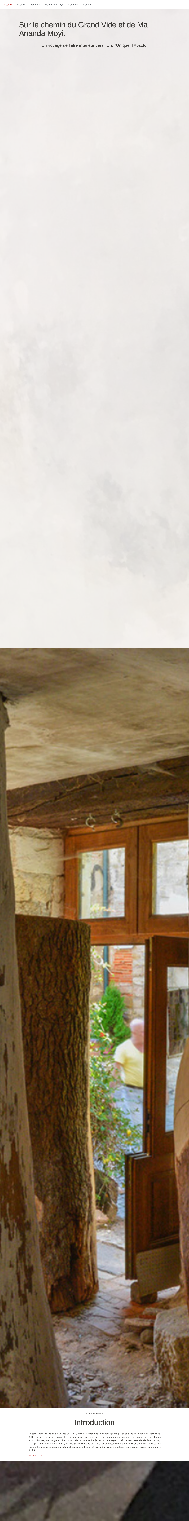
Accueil (8, 4)
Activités (35, 4)
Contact (87, 4)
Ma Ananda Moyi (54, 4)
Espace (21, 4)
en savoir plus (35, 1455)
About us (73, 4)
